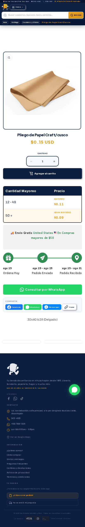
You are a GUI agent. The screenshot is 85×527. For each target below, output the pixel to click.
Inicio (5, 22)
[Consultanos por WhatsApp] (74, 389)
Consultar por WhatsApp (45, 289)
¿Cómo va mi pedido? (23, 495)
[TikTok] (22, 398)
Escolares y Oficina (30, 22)
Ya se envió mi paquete (24, 503)
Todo (18, 7)
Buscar (77, 15)
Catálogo (15, 22)
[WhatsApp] (15, 398)
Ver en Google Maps (20, 437)
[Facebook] (9, 398)
